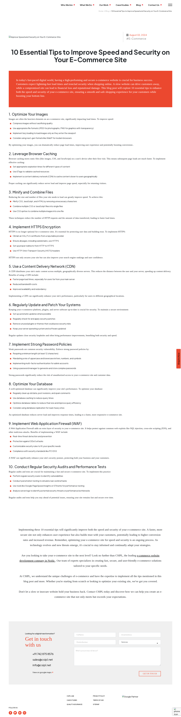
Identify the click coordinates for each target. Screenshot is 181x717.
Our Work (103, 5)
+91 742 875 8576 (43, 654)
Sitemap (96, 704)
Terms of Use (98, 700)
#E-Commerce (136, 38)
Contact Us (153, 5)
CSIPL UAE (70, 696)
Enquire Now (178, 358)
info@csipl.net (42, 665)
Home (101, 11)
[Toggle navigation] (169, 5)
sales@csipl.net (43, 659)
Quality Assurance (74, 704)
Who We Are (67, 5)
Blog (138, 5)
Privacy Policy (99, 696)
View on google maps (42, 672)
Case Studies (122, 5)
